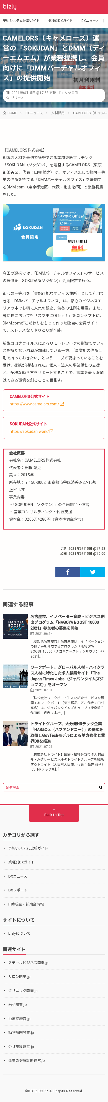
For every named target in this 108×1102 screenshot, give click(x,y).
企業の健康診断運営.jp (26, 1060)
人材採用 (71, 93)
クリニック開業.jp (23, 991)
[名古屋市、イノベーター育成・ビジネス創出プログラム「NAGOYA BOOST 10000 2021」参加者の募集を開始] (15, 626)
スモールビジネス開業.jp (28, 963)
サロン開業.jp (19, 977)
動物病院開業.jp (21, 1033)
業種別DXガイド (60, 21)
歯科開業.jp (17, 1005)
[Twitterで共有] (92, 572)
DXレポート (18, 890)
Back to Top (54, 815)
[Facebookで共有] (67, 572)
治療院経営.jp (19, 1019)
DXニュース (90, 21)
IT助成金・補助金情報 (26, 904)
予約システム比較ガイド (21, 21)
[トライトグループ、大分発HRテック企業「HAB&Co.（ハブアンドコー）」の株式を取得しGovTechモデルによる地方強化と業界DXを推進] (15, 733)
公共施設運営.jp (21, 1047)
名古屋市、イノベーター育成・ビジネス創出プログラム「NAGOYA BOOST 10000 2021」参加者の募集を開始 (67, 622)
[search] (101, 787)
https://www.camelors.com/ (35, 404)
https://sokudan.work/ (29, 431)
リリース (17, 98)
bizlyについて (19, 933)
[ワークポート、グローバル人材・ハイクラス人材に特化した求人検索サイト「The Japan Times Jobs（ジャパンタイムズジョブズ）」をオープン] (15, 676)
